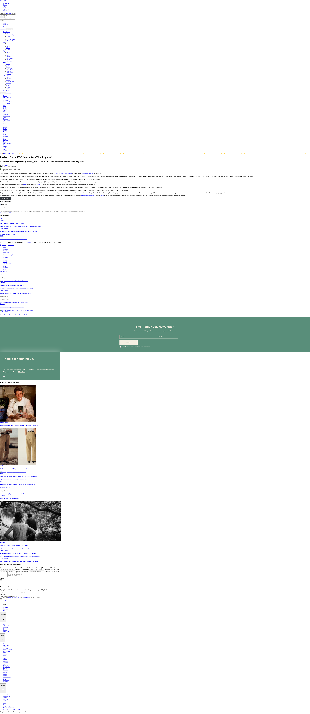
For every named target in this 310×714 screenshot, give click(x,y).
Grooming (9, 61)
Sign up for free (30, 242)
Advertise (5, 699)
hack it (102, 195)
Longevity (9, 68)
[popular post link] (14, 281)
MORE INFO (5, 198)
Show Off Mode (10, 39)
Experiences (6, 3)
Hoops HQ (6, 10)
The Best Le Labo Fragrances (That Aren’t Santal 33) (12, 285)
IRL (4, 628)
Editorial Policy (7, 696)
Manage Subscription (8, 707)
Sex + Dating (3, 542)
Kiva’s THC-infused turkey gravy (63, 173)
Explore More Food (5, 487)
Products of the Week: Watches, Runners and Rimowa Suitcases (17, 484)
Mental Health (10, 69)
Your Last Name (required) (22, 571)
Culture (5, 5)
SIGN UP (3, 594)
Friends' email (3, 577)
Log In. (12, 255)
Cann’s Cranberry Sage (87, 173)
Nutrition (8, 71)
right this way (22, 372)
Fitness (8, 65)
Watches (8, 59)
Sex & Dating (9, 40)
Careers (5, 705)
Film (7, 43)
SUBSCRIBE (6, 252)
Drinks (8, 33)
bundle (25, 184)
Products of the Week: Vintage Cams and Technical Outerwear (17, 469)
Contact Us (6, 697)
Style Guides (9, 58)
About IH (5, 694)
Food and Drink (10, 81)
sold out (38, 184)
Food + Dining (10, 35)
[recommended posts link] (18, 421)
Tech (7, 85)
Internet (8, 49)
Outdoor (8, 83)
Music (8, 48)
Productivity (9, 72)
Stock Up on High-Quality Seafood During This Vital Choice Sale (18, 553)
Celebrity (8, 52)
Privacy (5, 703)
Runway (8, 56)
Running (8, 74)
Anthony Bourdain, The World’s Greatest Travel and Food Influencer (15, 293)
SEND (2, 578)
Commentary (9, 53)
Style (4, 6)
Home (8, 80)
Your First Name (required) (22, 569)
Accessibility (6, 706)
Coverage (5, 627)
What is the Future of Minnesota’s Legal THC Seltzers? (12, 223)
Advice (8, 64)
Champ (5, 630)
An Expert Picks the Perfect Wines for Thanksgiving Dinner (13, 239)
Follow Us (3, 13)
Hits (4, 624)
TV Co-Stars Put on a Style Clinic (9, 498)
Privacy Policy (139, 346)
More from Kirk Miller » (6, 212)
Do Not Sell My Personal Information (12, 709)
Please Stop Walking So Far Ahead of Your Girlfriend (14, 545)
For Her (8, 84)
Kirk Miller (5, 165)
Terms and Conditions (131, 346)
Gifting (8, 88)
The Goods (6, 9)
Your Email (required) (20, 567)
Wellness (5, 7)
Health (8, 67)
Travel (8, 36)
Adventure (9, 37)
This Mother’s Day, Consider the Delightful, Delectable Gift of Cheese (19, 561)
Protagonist (6, 631)
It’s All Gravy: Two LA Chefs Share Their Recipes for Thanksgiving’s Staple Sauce (18, 231)
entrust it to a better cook (87, 195)
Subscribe (8, 13)
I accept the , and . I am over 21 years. (136, 346)
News (7, 55)
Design (8, 46)
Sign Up (129, 342)
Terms (4, 700)
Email (1, 592)
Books (8, 45)
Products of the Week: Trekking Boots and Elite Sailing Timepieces (18, 476)
